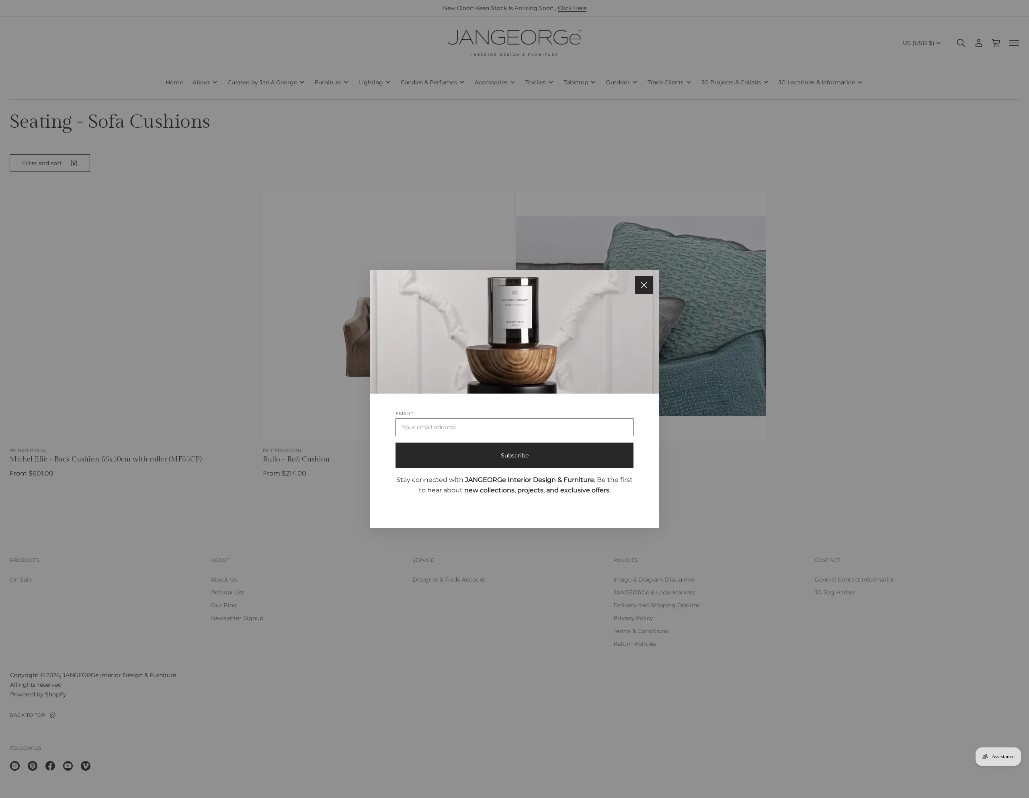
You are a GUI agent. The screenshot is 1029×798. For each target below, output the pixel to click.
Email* (404, 414)
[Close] (644, 285)
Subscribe (515, 455)
